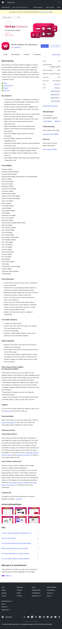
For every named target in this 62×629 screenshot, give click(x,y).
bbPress (5, 607)
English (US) (57, 84)
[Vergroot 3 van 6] (37, 509)
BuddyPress (6, 610)
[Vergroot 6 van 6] (37, 518)
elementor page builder (55, 97)
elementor (57, 88)
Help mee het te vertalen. (46, 12)
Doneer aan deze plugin (50, 149)
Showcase (20, 587)
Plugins (19, 593)
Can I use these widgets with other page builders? (16, 543)
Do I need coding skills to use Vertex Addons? (15, 553)
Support (6, 88)
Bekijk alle (57, 121)
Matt (4, 604)
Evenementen (51, 590)
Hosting (4, 593)
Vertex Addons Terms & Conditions (19, 482)
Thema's (19, 590)
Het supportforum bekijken (51, 134)
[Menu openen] (59, 2)
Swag (49, 596)
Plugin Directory (6, 7)
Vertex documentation (8, 422)
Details (5, 54)
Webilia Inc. (17, 47)
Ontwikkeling (37, 54)
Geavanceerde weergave (50, 106)
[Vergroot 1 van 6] (11, 509)
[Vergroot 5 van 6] (24, 518)
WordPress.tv (36, 596)
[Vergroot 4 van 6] (11, 518)
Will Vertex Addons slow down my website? (15, 548)
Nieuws (4, 590)
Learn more (18, 499)
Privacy (4, 596)
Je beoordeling (47, 121)
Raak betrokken (52, 587)
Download (45, 46)
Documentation (8, 85)
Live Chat (6, 90)
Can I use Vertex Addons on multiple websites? (16, 558)
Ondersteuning (56, 54)
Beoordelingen (15, 54)
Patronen (19, 596)
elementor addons (55, 91)
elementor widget (55, 101)
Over (3, 587)
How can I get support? (9, 538)
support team (8, 411)
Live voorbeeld (55, 46)
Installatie (26, 54)
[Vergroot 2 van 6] (24, 509)
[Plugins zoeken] (18, 17)
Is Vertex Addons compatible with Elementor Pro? (16, 533)
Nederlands (8, 617)
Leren (33, 587)
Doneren (50, 593)
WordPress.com (7, 601)
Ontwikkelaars (36, 593)
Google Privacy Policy (23, 455)
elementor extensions (55, 94)
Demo (5, 83)
